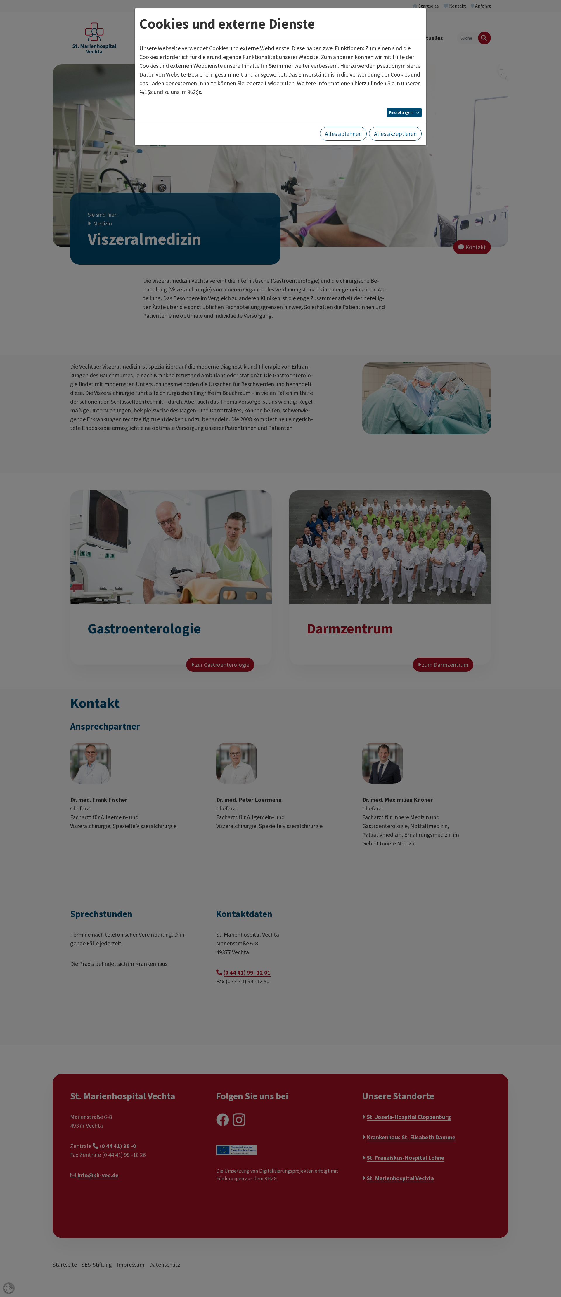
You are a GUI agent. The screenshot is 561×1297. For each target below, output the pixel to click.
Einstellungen (401, 112)
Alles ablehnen (343, 133)
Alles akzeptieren (395, 133)
